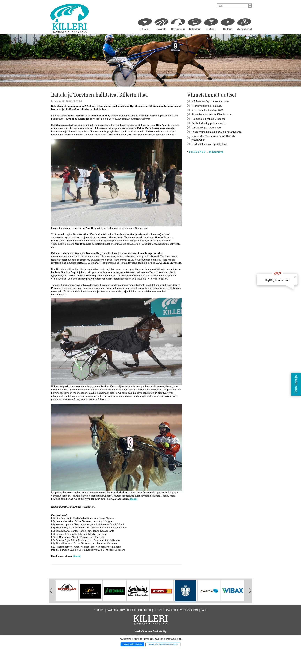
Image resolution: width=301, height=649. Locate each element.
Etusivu (144, 29)
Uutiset (211, 29)
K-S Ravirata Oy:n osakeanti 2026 (210, 101)
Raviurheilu (178, 29)
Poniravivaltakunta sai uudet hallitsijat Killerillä (216, 131)
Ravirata (161, 29)
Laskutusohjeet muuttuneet (206, 127)
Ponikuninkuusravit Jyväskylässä (209, 144)
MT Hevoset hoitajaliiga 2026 (207, 110)
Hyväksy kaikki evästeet (132, 644)
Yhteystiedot (244, 29)
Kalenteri (194, 29)
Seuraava (217, 152)
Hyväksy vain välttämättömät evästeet (163, 644)
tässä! (133, 498)
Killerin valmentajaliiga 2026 (206, 105)
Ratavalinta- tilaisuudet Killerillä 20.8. (211, 114)
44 (210, 152)
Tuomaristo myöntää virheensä (208, 118)
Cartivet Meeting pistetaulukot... (208, 123)
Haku (203, 610)
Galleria (227, 29)
